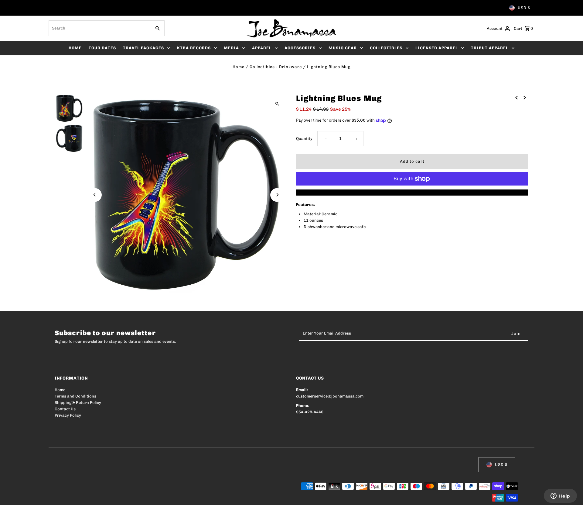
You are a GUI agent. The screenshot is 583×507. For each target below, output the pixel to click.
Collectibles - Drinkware (276, 66)
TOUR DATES (102, 48)
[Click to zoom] (277, 103)
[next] (524, 97)
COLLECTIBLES (386, 48)
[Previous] (95, 195)
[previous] (516, 97)
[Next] (277, 195)
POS (132, 498)
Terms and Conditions (75, 396)
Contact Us (65, 409)
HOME (75, 48)
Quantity (304, 138)
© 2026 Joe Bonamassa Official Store (90, 498)
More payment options (412, 192)
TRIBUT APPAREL (489, 48)
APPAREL (261, 48)
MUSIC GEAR (343, 48)
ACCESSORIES (300, 48)
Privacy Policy (68, 415)
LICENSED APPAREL (436, 48)
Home (238, 66)
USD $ (524, 7)
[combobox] (99, 28)
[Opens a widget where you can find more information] (560, 496)
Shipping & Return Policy (78, 402)
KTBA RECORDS (194, 48)
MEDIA (231, 48)
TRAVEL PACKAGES (143, 48)
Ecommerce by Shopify (166, 498)
